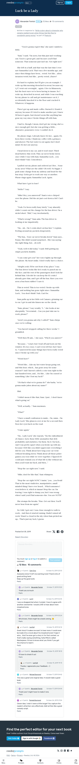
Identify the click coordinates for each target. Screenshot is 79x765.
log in (35, 559)
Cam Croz (33, 571)
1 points (27, 689)
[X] (58, 751)
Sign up (60, 3)
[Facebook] (68, 751)
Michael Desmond (35, 674)
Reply (19, 581)
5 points (25, 571)
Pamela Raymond (35, 700)
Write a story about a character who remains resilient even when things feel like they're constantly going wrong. (40, 33)
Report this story (21, 537)
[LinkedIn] (65, 751)
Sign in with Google (30, 738)
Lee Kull (32, 627)
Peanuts (48, 36)
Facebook (48, 738)
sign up (28, 559)
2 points (27, 587)
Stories (59, 763)
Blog (75, 763)
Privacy (20, 755)
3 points (25, 599)
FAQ (8, 755)
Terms (13, 755)
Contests (40, 763)
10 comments (58, 21)
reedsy (15, 2)
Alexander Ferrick (37, 587)
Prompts (21, 763)
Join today (12, 738)
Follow (39, 21)
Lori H (31, 599)
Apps (27, 3)
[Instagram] (61, 751)
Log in (69, 3)
